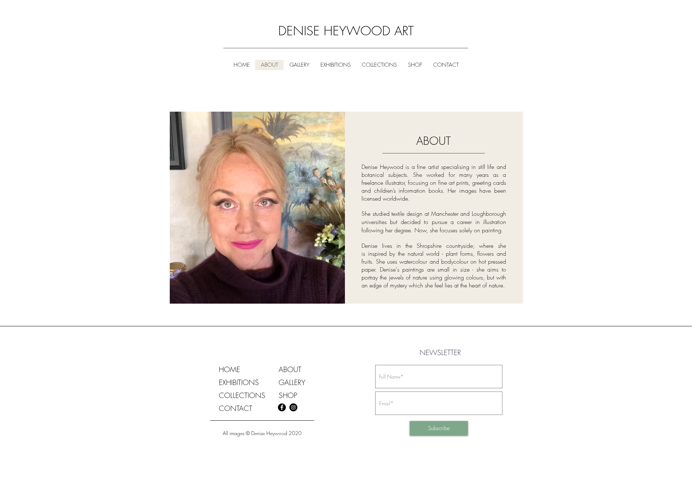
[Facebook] (282, 407)
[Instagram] (293, 407)
